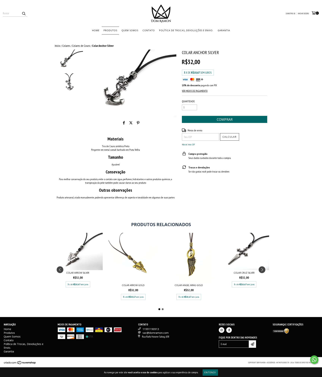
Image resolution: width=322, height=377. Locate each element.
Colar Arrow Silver (77, 272)
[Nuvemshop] (20, 364)
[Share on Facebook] (124, 123)
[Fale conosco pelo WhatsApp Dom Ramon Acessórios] (314, 359)
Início (57, 45)
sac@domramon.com (156, 333)
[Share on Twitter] (131, 123)
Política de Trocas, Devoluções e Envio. (186, 30)
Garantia (224, 30)
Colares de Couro (81, 45)
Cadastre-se (290, 13)
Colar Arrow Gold (133, 285)
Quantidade (188, 101)
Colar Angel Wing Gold (189, 285)
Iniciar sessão (303, 13)
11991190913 (151, 329)
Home (95, 30)
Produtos (110, 30)
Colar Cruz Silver (244, 272)
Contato (149, 30)
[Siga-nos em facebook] (229, 330)
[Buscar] (23, 13)
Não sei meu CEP (188, 144)
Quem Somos (129, 30)
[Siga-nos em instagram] (221, 330)
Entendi (210, 372)
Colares (66, 45)
